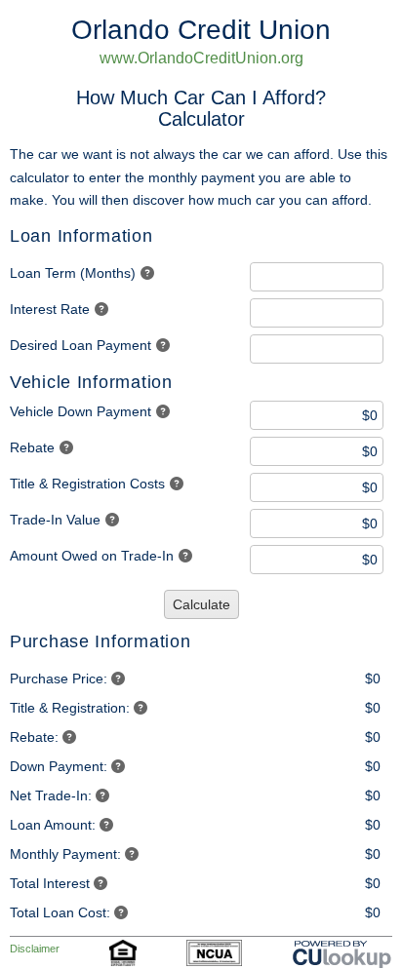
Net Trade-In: (51, 795)
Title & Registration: (70, 708)
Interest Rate (50, 309)
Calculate (201, 604)
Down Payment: (58, 766)
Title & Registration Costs (87, 483)
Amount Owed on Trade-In (92, 555)
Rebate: (34, 737)
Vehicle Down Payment (80, 411)
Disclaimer (35, 948)
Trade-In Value (55, 519)
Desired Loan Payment (80, 345)
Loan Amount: (53, 825)
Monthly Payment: (65, 854)
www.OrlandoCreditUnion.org (201, 58)
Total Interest (50, 883)
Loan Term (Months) (73, 273)
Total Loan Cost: (60, 912)
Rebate (32, 447)
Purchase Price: (58, 678)
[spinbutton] (316, 277)
